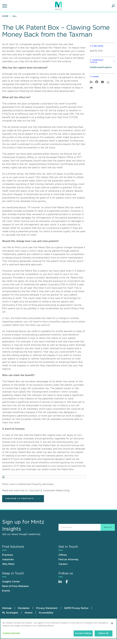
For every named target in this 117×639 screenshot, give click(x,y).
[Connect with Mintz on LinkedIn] (61, 583)
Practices (7, 555)
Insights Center (11, 582)
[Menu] (5, 6)
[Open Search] (113, 6)
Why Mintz (8, 564)
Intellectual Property (101, 67)
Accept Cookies (83, 633)
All (15, 16)
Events (6, 591)
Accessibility (46, 613)
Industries (8, 559)
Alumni (28, 613)
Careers (63, 564)
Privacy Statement (47, 608)
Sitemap (7, 608)
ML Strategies (10, 613)
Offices (62, 555)
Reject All (103, 633)
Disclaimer (24, 608)
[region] (58, 628)
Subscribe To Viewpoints (19, 498)
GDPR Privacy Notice (76, 608)
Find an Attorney (68, 559)
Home (5, 16)
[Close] (112, 623)
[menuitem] (6, 16)
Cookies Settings (11, 633)
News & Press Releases (15, 586)
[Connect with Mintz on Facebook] (68, 583)
